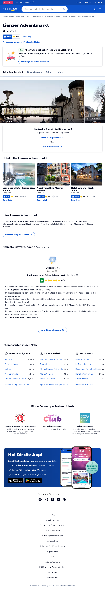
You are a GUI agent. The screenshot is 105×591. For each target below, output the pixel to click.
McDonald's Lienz (83, 364)
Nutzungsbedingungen (52, 536)
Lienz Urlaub (48, 16)
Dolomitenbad (46, 364)
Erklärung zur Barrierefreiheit (52, 567)
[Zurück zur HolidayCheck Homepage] (10, 9)
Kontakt (78, 2)
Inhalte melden (52, 520)
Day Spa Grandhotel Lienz (51, 359)
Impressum (52, 578)
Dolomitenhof (81, 379)
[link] (94, 9)
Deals (7, 2)
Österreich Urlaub (23, 16)
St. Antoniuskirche (13, 364)
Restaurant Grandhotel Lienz (87, 369)
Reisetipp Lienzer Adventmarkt (82, 16)
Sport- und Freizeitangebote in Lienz (54, 385)
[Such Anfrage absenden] (64, 9)
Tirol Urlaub (36, 16)
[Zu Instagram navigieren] (46, 499)
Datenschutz (52, 541)
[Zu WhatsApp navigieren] (65, 499)
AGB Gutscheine (52, 562)
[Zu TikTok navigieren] (52, 499)
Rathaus (8, 359)
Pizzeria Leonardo (83, 359)
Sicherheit (52, 572)
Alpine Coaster (46, 374)
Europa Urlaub (8, 16)
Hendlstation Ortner (84, 374)
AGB (52, 557)
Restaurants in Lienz (84, 385)
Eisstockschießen (47, 379)
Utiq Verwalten (52, 551)
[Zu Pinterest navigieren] (58, 499)
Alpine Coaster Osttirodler (52, 369)
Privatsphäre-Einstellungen (52, 546)
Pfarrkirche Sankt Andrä (15, 379)
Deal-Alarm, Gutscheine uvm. (52, 525)
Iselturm (8, 369)
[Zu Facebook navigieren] (40, 499)
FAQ (53, 515)
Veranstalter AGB (52, 530)
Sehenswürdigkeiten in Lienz (17, 385)
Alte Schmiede (11, 374)
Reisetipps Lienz (62, 16)
